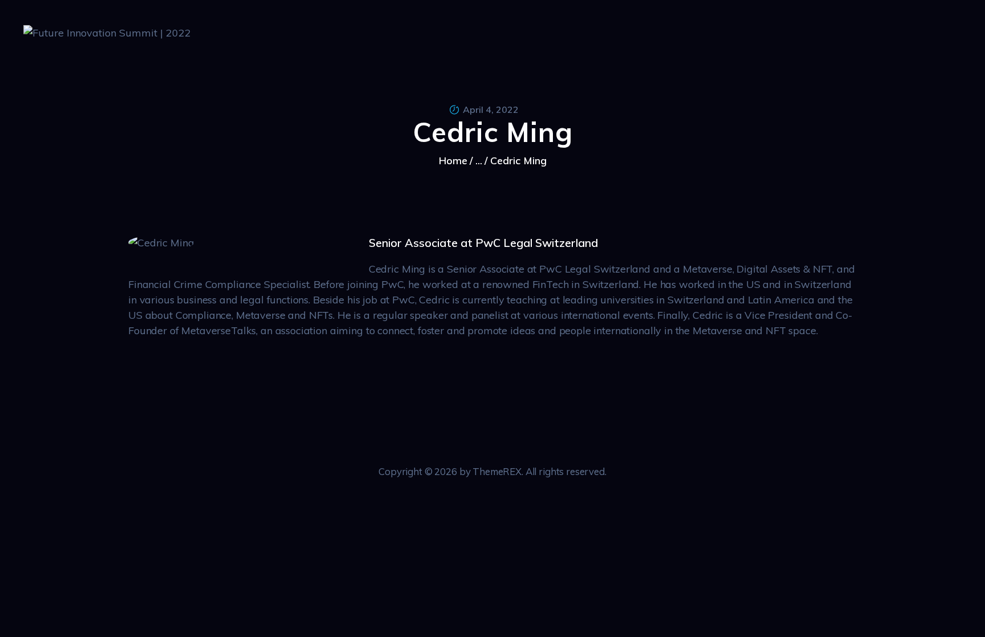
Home (453, 160)
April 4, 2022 (491, 109)
